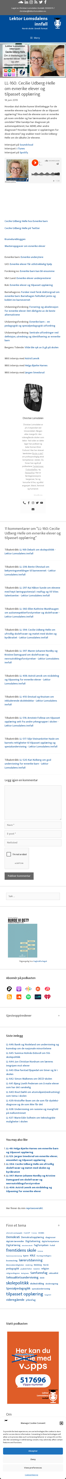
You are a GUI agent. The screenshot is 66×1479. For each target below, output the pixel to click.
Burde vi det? (37, 453)
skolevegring (51, 1283)
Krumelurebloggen (15, 239)
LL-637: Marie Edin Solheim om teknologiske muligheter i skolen (30, 1120)
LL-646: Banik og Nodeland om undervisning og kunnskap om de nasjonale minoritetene (32, 1046)
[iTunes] (49, 988)
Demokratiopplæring (32, 1237)
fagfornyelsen (41, 1245)
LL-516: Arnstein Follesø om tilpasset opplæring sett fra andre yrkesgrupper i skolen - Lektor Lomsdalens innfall (32, 722)
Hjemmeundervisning (14, 1256)
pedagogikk (12, 1269)
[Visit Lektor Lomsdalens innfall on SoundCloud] (20, 3)
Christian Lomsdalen (28, 8)
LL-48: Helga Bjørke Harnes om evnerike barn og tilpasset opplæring (32, 1150)
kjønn (26, 1255)
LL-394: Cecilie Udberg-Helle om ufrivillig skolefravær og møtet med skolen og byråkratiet (30, 1168)
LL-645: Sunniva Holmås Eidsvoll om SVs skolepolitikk (28, 1055)
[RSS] (11, 996)
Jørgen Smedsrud (35, 372)
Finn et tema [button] (16, 1225)
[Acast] (11, 988)
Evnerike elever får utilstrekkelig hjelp (31, 264)
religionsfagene (13, 1273)
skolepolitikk (17, 1283)
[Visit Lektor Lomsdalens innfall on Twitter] (41, 3)
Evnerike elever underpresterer (34, 278)
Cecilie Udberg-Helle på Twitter (22, 228)
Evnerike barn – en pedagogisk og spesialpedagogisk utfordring (30, 324)
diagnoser (50, 1237)
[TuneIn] (39, 996)
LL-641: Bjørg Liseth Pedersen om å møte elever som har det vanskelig (32, 1085)
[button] (61, 1423)
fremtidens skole (21, 1250)
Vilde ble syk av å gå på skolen (41, 347)
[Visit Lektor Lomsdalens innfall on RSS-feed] (35, 3)
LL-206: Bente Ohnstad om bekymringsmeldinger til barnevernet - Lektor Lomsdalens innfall (30, 571)
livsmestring (11, 1261)
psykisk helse (26, 1268)
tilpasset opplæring (24, 1294)
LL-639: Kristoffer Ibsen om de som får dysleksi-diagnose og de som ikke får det (32, 1103)
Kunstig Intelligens (44, 1256)
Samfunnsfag (38, 1273)
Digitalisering (32, 1241)
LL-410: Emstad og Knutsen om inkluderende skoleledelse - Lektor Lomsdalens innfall (31, 701)
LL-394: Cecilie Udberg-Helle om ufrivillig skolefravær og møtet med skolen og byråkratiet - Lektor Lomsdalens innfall (31, 634)
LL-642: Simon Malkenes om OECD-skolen (29, 1079)
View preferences (33, 1468)
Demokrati (13, 1237)
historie (40, 1251)
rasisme (36, 1268)
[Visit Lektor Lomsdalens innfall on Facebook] (45, 3)
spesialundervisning (41, 1289)
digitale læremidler (15, 1241)
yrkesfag (31, 1300)
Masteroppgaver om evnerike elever (25, 246)
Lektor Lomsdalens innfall (28, 21)
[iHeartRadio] (49, 996)
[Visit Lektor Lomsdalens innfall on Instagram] (31, 3)
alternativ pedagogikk (14, 1233)
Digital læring (13, 1245)
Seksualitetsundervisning (22, 1277)
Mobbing (38, 1265)
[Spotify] (30, 996)
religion (45, 1268)
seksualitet (53, 1273)
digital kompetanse (50, 1241)
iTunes (21, 148)
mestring (28, 1265)
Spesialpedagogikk (18, 1288)
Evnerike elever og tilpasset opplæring (31, 285)
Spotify (24, 152)
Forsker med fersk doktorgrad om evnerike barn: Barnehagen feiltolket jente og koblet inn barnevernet (32, 296)
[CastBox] (39, 988)
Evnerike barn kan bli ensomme (37, 271)
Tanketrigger (38, 466)
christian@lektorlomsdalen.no (33, 11)
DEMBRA (41, 1233)
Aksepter (33, 1451)
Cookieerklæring (31, 1474)
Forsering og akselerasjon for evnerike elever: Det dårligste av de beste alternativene (31, 311)
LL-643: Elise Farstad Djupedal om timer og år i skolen (32, 1072)
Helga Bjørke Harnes (36, 365)
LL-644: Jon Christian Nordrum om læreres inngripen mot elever (29, 1064)
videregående (15, 1300)
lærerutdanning (31, 1260)
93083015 (49, 8)
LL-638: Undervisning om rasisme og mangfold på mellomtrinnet (32, 1111)
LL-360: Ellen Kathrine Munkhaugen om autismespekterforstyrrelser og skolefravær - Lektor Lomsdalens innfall (32, 613)
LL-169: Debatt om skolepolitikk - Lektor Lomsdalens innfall (30, 552)
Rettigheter (25, 1273)
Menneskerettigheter (15, 1265)
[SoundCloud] (20, 996)
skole (42, 1277)
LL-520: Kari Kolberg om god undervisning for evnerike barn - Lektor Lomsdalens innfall (28, 764)
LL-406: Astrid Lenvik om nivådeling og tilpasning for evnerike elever (29, 1189)
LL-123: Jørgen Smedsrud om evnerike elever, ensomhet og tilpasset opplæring (32, 1158)
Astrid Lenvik (32, 358)
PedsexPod (30, 472)
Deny (33, 1459)
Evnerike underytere (32, 257)
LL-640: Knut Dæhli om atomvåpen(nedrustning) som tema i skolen (33, 1094)
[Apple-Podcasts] (20, 988)
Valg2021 (48, 1295)
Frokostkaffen (31, 469)
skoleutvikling (37, 1284)
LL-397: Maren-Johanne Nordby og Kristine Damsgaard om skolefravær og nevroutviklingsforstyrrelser (30, 1180)
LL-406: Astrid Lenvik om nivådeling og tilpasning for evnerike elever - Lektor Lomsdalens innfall (32, 680)
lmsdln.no (38, 495)
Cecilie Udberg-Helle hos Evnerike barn (26, 221)
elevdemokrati (27, 1245)
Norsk (46, 1265)
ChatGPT (27, 1233)
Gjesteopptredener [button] (18, 1015)
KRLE (32, 1256)
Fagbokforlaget (40, 961)
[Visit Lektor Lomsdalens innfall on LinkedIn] (26, 3)
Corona (34, 1233)
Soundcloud (26, 145)
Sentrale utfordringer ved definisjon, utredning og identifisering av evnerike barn (32, 337)
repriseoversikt (34, 1208)
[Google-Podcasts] (30, 988)
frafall (52, 1245)
